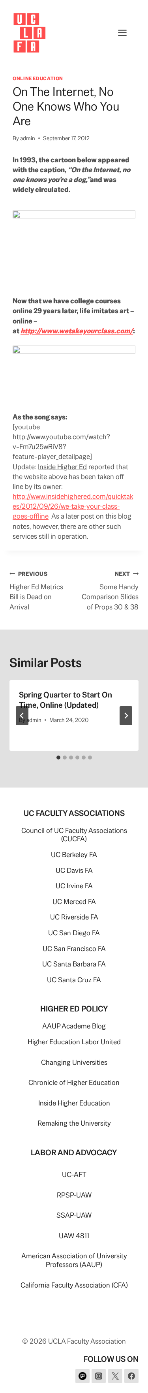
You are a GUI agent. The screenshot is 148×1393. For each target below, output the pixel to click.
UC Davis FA (74, 870)
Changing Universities (74, 1062)
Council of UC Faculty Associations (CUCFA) (74, 835)
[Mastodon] (82, 1376)
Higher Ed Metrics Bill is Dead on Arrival (36, 590)
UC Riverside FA (74, 916)
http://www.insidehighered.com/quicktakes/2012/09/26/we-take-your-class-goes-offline (73, 506)
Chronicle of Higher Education (74, 1082)
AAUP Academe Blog (74, 1025)
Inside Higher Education (74, 1102)
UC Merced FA (74, 901)
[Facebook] (131, 1376)
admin (27, 138)
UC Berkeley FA (74, 854)
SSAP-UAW (74, 1215)
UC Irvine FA (74, 885)
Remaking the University (74, 1123)
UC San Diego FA (74, 932)
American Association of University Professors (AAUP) (74, 1260)
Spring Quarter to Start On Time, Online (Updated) (65, 700)
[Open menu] (126, 32)
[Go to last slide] (22, 715)
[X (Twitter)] (115, 1376)
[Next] (126, 715)
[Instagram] (99, 1376)
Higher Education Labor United (74, 1041)
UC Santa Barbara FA (74, 963)
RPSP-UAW (74, 1194)
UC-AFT (74, 1174)
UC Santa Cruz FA (74, 979)
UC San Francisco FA (74, 948)
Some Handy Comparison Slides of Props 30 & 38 (110, 590)
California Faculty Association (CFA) (74, 1285)
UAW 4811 (74, 1235)
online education (38, 78)
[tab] (58, 757)
